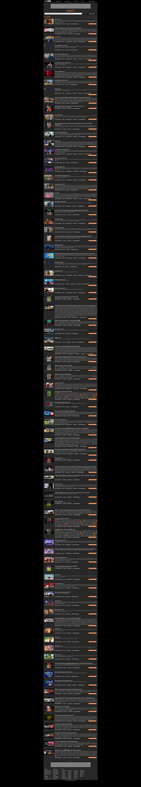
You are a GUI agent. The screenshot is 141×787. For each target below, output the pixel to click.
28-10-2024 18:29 (58, 266)
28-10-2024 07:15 (58, 614)
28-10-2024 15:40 (58, 460)
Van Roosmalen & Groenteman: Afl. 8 (62, 149)
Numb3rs (46, 777)
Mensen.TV (75, 59)
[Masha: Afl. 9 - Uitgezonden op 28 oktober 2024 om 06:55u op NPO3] (49, 641)
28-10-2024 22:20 (58, 59)
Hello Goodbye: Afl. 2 (59, 114)
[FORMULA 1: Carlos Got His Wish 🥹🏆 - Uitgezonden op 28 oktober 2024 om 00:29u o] (49, 711)
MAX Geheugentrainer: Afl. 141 (61, 540)
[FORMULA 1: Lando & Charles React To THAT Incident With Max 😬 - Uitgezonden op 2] (49, 324)
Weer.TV (81, 775)
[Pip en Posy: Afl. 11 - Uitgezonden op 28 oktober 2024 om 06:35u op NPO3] (49, 659)
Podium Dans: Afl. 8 (58, 484)
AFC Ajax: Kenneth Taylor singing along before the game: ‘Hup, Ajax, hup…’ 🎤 (70, 106)
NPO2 (64, 23)
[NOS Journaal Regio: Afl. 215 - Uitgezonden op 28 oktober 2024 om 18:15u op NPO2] (49, 292)
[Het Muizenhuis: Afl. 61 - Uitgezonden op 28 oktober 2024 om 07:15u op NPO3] (49, 614)
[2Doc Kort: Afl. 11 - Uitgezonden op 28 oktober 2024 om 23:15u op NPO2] (49, 23)
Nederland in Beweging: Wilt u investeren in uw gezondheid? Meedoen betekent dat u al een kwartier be (75, 549)
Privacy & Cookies (91, 1)
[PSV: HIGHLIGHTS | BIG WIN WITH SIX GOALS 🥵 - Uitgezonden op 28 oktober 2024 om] (49, 728)
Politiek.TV (76, 776)
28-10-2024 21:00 (58, 129)
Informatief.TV (69, 59)
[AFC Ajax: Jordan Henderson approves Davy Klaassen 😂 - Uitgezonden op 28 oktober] (49, 570)
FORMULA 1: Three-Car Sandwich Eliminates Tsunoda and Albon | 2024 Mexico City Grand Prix (73, 510)
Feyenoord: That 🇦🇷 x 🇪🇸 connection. (62, 518)
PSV (45, 775)
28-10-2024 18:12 (58, 299)
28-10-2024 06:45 (58, 650)
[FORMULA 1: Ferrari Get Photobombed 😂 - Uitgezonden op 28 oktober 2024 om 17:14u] (49, 378)
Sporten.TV (73, 284)
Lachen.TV (75, 67)
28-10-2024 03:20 (58, 676)
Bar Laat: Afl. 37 (58, 36)
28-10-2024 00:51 (58, 703)
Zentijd (54, 775)
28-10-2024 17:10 (58, 388)
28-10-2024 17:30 (58, 353)
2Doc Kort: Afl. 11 (58, 19)
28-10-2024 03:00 (58, 685)
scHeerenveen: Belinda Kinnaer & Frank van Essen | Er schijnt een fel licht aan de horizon (72, 492)
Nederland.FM (58, 1)
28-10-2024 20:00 (58, 162)
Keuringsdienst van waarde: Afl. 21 (61, 80)
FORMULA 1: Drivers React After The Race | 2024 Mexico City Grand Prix (68, 689)
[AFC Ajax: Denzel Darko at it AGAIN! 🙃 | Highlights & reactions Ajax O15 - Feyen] (49, 432)
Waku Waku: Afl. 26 (58, 271)
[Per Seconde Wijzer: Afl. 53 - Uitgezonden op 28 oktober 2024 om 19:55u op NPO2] (49, 171)
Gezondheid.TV (69, 553)
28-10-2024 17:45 (58, 342)
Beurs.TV (69, 317)
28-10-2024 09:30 (58, 579)
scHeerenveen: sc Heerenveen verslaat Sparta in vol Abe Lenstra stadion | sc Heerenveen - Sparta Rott (75, 475)
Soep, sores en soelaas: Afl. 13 (61, 419)
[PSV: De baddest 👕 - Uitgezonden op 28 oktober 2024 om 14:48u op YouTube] (49, 505)
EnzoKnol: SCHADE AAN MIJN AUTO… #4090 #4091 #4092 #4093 (67, 438)
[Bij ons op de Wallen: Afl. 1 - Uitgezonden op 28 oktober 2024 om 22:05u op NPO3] (49, 75)
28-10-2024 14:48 (58, 503)
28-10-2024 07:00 (58, 625)
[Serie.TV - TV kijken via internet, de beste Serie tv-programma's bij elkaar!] (52, 1)
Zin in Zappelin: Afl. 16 (59, 583)
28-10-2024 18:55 (58, 223)
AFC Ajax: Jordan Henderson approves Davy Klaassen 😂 (66, 566)
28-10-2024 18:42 (58, 240)
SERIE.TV (70, 11)
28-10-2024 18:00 (58, 317)
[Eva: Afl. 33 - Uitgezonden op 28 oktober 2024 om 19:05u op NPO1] (49, 197)
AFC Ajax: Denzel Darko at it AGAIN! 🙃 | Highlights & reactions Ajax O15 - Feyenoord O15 (72, 428)
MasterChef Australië (59, 262)
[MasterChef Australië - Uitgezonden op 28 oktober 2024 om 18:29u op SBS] (49, 262)
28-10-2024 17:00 (58, 399)
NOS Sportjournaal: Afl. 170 (60, 279)
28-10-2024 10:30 (58, 544)
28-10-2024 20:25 (58, 146)
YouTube (64, 33)
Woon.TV (81, 776)
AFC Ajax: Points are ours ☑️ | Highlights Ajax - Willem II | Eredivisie (68, 750)
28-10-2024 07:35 (58, 605)
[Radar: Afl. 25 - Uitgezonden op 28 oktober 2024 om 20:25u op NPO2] (49, 145)
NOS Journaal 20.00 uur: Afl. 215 (61, 158)
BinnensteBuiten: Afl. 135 (60, 184)
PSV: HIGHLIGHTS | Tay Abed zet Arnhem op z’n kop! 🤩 (65, 732)
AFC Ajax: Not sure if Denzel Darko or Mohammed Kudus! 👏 (66, 297)
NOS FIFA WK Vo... (56, 777)
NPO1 (64, 41)
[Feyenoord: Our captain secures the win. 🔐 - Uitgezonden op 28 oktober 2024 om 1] (49, 396)
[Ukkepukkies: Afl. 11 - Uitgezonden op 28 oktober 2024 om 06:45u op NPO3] (49, 650)
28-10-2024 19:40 (58, 180)
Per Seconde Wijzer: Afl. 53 (60, 167)
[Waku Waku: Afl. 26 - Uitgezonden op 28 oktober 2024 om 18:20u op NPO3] (49, 275)
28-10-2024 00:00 (58, 738)
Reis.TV (75, 777)
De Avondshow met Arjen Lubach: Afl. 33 (63, 62)
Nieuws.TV (75, 41)
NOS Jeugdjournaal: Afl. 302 (60, 201)
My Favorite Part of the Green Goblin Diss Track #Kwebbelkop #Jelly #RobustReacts (71, 210)
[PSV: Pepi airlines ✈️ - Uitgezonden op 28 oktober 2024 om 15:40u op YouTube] (49, 462)
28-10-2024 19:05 (58, 190)
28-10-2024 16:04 (58, 446)
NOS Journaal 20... (56, 773)
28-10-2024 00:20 (58, 721)
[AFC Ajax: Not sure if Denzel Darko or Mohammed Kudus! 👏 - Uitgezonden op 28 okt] (49, 301)
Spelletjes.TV (76, 171)
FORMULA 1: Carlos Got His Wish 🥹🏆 (62, 706)
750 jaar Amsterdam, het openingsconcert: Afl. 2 (64, 715)
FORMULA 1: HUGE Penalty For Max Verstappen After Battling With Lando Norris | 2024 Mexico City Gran (75, 698)
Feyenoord (46, 776)
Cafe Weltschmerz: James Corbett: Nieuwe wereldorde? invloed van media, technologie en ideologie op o (75, 305)
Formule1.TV (70, 33)
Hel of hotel (55, 778)
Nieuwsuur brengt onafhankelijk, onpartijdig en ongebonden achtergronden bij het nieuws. (73, 97)
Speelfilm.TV (82, 770)
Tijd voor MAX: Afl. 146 (59, 382)
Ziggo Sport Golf (47, 774)
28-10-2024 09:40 (58, 562)
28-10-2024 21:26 (58, 108)
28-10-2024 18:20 (58, 275)
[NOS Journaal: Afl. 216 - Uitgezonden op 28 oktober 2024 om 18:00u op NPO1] (49, 333)
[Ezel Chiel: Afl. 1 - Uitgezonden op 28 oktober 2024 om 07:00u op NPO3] (49, 633)
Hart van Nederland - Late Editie (61, 45)
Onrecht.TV (81, 59)
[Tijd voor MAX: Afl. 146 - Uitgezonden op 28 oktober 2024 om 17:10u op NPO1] (49, 387)
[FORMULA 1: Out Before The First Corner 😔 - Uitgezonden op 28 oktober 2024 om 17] (49, 370)
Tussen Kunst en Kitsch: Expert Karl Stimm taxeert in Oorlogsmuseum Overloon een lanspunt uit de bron (75, 466)
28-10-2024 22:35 (58, 41)
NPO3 (64, 77)
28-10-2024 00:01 (58, 729)
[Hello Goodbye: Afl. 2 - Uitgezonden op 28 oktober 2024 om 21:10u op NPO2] (49, 119)
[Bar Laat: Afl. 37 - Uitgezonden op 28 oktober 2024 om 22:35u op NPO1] (49, 41)
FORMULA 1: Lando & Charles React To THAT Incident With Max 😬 (67, 320)
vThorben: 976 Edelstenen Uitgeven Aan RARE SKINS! (65, 411)
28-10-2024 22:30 (58, 50)
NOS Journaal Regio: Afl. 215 (60, 288)
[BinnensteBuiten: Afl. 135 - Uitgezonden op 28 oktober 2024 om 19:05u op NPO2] (49, 188)
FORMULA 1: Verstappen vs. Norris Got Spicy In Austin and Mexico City (68, 28)
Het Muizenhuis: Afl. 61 (59, 609)
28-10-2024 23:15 (58, 23)
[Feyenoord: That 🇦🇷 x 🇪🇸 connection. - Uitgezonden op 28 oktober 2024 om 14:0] (49, 523)
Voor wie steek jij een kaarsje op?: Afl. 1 (62, 175)
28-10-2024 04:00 (58, 667)
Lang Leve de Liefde (59, 219)
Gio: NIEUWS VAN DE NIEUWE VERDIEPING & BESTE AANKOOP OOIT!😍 (67, 346)
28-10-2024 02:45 (58, 693)
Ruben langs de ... (56, 771)
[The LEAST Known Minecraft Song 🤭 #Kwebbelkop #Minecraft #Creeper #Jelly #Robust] (49, 667)
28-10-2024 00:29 (58, 711)
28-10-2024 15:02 (58, 497)
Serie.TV (74, 342)
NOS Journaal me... (48, 771)
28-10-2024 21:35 (58, 84)
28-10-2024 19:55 (58, 171)
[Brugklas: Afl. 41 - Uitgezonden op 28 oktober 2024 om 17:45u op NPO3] (49, 342)
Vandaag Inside (58, 88)
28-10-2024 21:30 (58, 103)
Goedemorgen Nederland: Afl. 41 (61, 557)
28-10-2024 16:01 (58, 453)
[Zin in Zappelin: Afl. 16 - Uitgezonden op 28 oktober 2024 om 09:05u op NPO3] (49, 588)
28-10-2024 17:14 (58, 379)
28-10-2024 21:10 (58, 119)
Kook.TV (67, 84)
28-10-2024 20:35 (58, 136)
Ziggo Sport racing (48, 770)
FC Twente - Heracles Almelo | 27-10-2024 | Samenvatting (66, 741)
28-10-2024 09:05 (58, 588)
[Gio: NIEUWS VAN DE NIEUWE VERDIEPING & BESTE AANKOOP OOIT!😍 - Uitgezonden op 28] (49, 350)
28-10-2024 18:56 (58, 214)
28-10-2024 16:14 (58, 435)
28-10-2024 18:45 (58, 232)
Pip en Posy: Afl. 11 (58, 654)
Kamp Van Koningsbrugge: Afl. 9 (61, 132)
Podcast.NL (76, 1)
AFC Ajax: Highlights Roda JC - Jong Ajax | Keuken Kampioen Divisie (68, 618)
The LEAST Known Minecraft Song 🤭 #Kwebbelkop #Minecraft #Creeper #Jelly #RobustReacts (74, 663)
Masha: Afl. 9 (57, 637)
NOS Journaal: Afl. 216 (59, 329)
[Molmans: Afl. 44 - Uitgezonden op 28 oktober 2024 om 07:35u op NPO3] (49, 605)
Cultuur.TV (68, 472)
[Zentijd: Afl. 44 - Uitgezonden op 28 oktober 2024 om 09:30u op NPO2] (49, 579)
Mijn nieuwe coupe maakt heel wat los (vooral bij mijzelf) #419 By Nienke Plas (70, 449)
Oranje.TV (75, 775)
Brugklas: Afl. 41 (58, 337)
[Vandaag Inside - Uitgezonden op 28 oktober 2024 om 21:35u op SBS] (47, 88)
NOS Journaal (55, 770)
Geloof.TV (63, 776)
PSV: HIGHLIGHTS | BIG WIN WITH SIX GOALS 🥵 (63, 724)
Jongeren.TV (68, 206)
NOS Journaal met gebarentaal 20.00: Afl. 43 (63, 672)
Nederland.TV (67, 1)
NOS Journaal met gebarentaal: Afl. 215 (62, 592)
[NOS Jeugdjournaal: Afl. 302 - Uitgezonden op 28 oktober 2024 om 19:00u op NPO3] (49, 206)
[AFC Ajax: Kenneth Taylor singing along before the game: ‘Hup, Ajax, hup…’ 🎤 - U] (49, 110)
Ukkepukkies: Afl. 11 (58, 646)
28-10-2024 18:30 (58, 249)
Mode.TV (69, 777)
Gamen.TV (69, 129)
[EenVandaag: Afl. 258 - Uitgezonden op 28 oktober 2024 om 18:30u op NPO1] (49, 249)
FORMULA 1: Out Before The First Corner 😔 (63, 365)
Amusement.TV (69, 41)
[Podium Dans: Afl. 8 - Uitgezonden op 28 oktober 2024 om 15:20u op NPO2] (49, 488)
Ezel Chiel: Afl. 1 (58, 628)
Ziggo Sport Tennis (48, 773)
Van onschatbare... (56, 776)
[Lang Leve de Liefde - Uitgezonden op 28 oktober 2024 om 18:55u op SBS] (49, 223)
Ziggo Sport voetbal (48, 778)
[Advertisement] (71, 6)
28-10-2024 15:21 (58, 479)
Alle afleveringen (74, 23)
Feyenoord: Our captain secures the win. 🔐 (63, 391)
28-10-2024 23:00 (58, 33)
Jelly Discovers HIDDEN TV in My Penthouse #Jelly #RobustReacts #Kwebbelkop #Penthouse (73, 236)
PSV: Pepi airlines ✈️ (59, 458)
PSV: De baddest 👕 (59, 501)
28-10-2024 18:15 (58, 284)
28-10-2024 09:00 (58, 596)
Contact (82, 1)
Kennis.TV (68, 23)
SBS (63, 50)
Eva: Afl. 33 (57, 193)
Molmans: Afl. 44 (58, 601)
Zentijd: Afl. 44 (58, 575)
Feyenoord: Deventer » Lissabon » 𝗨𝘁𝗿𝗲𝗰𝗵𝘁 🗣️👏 (64, 529)
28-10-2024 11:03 (58, 537)
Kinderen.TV (68, 588)
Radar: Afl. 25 (57, 140)
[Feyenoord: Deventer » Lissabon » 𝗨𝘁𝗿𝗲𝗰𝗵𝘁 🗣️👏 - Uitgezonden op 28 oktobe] (49, 534)
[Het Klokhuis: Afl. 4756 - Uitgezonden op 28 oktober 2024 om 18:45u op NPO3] (49, 232)
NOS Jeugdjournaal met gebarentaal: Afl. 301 (64, 680)
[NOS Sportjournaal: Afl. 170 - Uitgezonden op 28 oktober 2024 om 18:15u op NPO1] (49, 284)
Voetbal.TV (69, 108)
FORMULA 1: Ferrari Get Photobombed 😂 (63, 374)
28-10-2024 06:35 (58, 659)
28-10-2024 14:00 (58, 514)
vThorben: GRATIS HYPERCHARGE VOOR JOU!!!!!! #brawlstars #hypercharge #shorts (71, 357)
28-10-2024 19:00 (58, 206)
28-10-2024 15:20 (58, 488)
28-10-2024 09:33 (58, 568)
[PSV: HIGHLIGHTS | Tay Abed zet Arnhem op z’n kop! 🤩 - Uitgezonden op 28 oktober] (49, 737)
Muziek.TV (75, 721)
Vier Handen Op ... (56, 774)
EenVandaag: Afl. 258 (59, 245)
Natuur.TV (75, 275)
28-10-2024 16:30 (58, 415)
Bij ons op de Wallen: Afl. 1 (60, 71)
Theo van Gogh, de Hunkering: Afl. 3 (62, 54)
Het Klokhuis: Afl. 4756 (59, 227)
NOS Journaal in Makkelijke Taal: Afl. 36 (62, 402)
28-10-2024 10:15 (58, 553)
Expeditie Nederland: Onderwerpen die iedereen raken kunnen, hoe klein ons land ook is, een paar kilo (75, 253)
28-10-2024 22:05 (58, 67)
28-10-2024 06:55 (58, 641)
